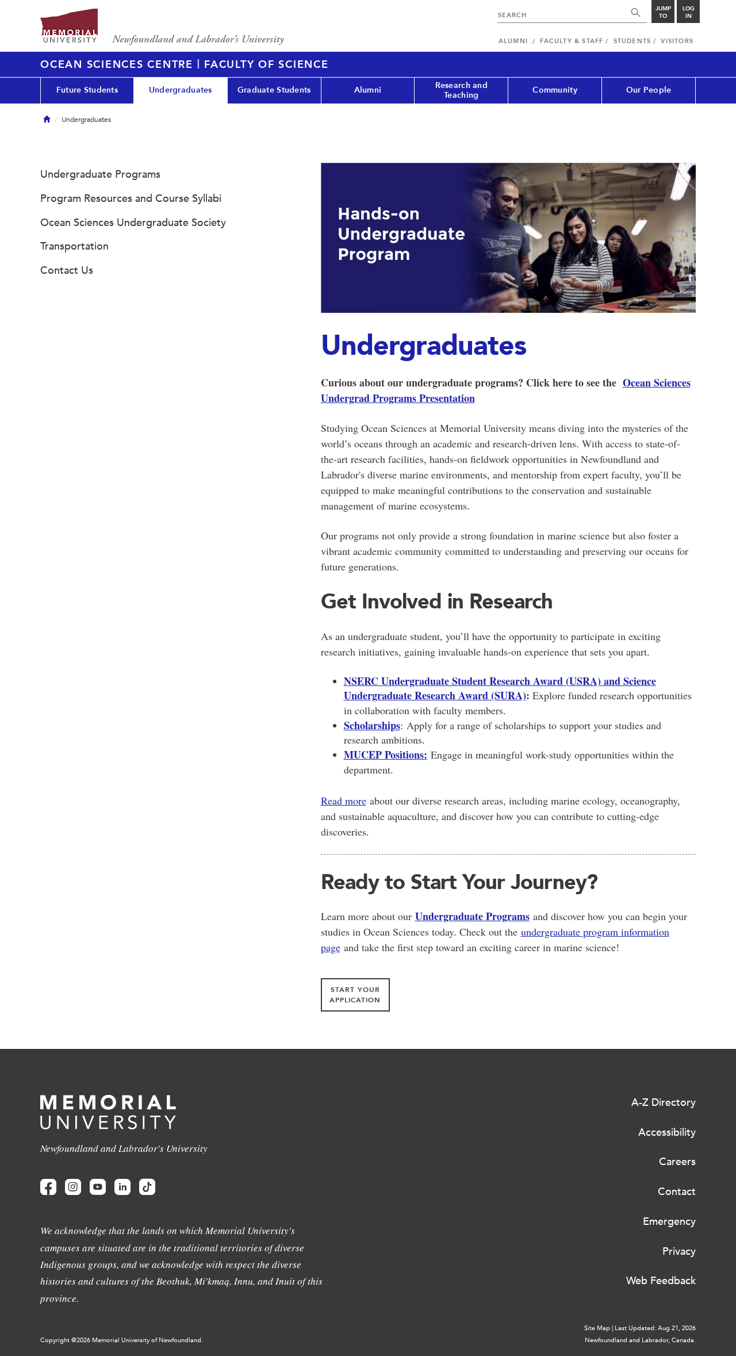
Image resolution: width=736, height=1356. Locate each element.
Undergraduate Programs (472, 916)
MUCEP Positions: (385, 754)
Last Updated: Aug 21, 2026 (655, 1328)
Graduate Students (274, 90)
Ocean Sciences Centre (118, 64)
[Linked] (122, 1187)
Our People (649, 90)
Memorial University (162, 27)
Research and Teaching (461, 90)
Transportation (74, 246)
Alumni (368, 90)
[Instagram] (73, 1187)
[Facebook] (48, 1187)
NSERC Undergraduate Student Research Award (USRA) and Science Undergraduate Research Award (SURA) (500, 688)
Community (554, 90)
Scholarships (372, 725)
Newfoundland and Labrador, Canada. (640, 1340)
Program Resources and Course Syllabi (130, 198)
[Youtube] (98, 1187)
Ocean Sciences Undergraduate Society (133, 222)
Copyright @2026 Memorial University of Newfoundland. (121, 1340)
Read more (343, 800)
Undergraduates (180, 90)
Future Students (87, 90)
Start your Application (355, 995)
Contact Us (66, 270)
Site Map (597, 1328)
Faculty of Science (266, 64)
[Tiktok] (147, 1187)
